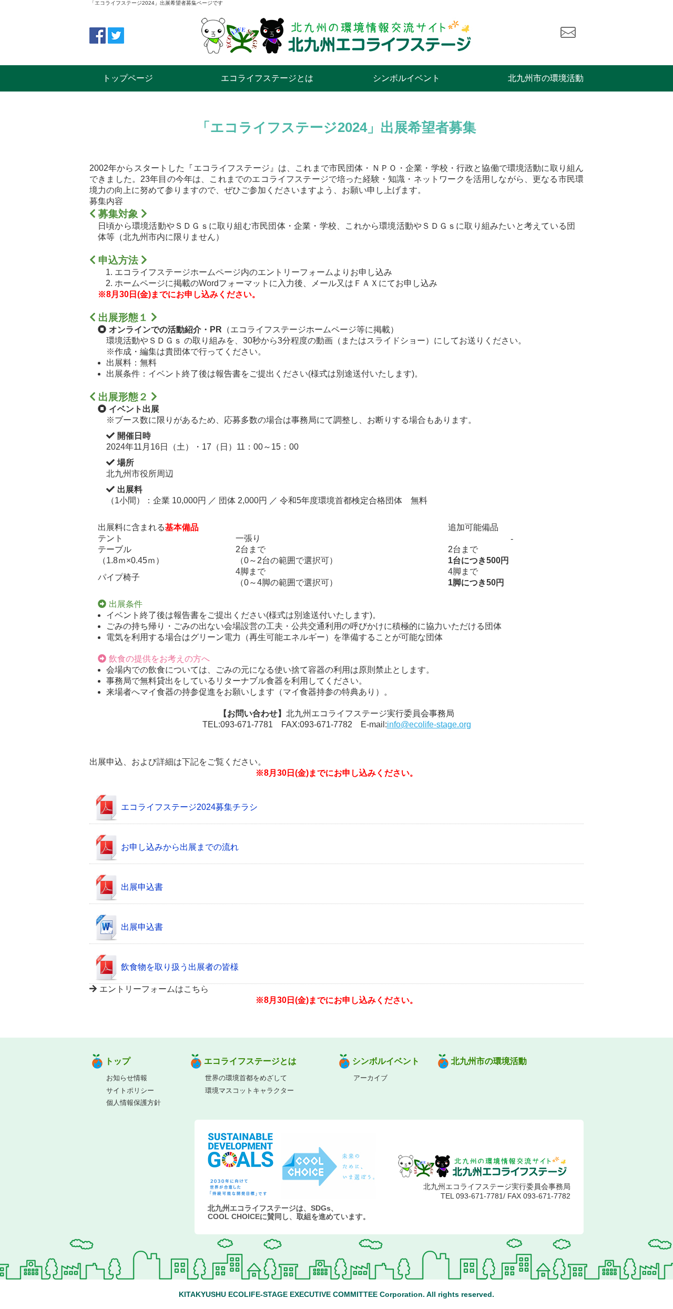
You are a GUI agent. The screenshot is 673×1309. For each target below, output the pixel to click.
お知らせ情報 (126, 1078)
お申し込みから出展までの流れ (180, 847)
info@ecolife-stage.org (429, 724)
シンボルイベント (406, 78)
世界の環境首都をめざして (246, 1078)
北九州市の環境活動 (546, 78)
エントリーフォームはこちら (154, 989)
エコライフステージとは (267, 78)
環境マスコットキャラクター (249, 1090)
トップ (117, 1061)
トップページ (128, 78)
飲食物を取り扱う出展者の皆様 (180, 967)
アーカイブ (370, 1078)
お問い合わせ (568, 32)
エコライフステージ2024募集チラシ (189, 807)
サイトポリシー (130, 1090)
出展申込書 (142, 887)
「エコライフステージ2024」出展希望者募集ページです (156, 3)
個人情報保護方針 (133, 1103)
